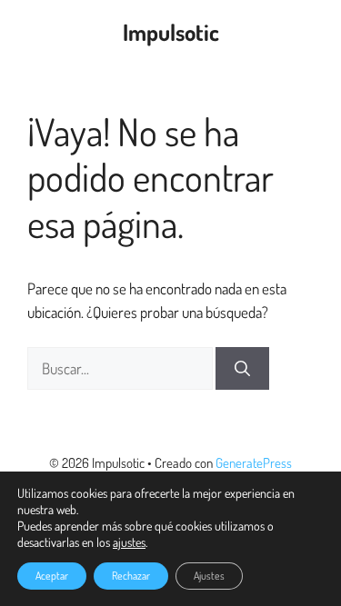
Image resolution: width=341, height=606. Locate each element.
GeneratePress (254, 463)
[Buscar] (242, 369)
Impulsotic (171, 31)
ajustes (129, 542)
